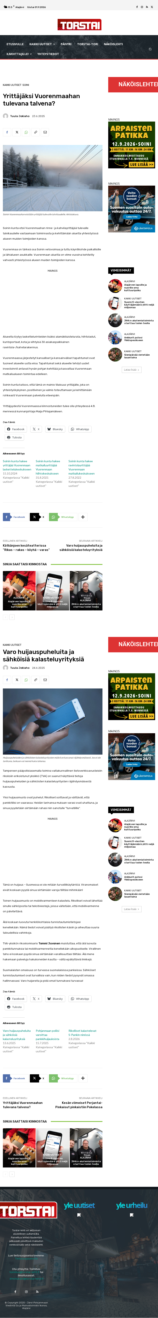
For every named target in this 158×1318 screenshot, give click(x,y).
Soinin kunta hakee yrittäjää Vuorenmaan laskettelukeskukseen (17, 465)
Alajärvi (18, 598)
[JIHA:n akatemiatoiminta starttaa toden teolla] (86, 590)
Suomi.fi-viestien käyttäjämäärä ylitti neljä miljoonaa (52, 604)
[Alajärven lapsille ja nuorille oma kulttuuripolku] (19, 590)
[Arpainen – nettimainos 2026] (131, 167)
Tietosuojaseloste (26, 1258)
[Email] (45, 132)
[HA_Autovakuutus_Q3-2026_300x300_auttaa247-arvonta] (131, 231)
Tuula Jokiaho (19, 116)
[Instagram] (141, 7)
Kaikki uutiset (12, 85)
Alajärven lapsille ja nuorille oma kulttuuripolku (19, 604)
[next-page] (12, 617)
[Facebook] (137, 7)
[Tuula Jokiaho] (6, 116)
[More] (83, 517)
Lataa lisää (130, 369)
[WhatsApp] (26, 132)
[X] (151, 7)
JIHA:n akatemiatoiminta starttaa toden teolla (86, 605)
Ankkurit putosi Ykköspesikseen (133, 339)
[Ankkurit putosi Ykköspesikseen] (115, 337)
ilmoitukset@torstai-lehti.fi (26, 1278)
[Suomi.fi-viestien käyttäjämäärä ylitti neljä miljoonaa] (52, 590)
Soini (25, 85)
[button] (150, 49)
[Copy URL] (35, 132)
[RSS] (146, 7)
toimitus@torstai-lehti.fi (24, 1272)
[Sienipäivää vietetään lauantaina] (115, 355)
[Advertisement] (52, 302)
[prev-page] (5, 617)
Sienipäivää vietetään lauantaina (137, 356)
